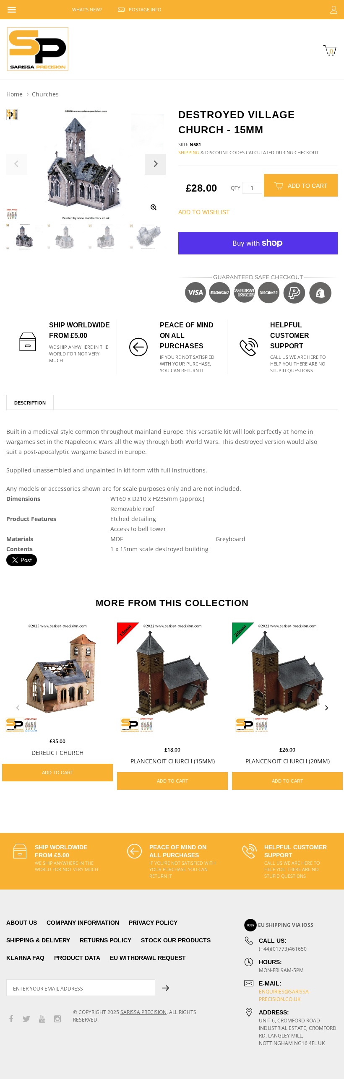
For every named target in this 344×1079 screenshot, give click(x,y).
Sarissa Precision (143, 1012)
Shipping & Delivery (38, 940)
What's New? (87, 9)
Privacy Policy (153, 922)
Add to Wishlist (204, 212)
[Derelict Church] (57, 677)
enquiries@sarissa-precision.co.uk (284, 995)
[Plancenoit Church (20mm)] (287, 677)
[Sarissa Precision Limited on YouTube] (42, 1019)
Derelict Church (57, 753)
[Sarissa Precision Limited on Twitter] (26, 1019)
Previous (17, 708)
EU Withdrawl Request (148, 957)
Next (326, 708)
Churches (45, 94)
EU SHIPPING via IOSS (285, 925)
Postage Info (145, 9)
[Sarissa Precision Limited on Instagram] (57, 1019)
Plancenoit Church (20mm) (287, 761)
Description (30, 402)
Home (14, 94)
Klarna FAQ (25, 957)
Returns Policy (105, 940)
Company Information (83, 922)
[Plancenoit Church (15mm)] (172, 677)
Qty (235, 188)
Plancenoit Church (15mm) (172, 761)
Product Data (77, 957)
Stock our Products (176, 940)
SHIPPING (188, 152)
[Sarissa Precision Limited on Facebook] (11, 1019)
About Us (21, 922)
